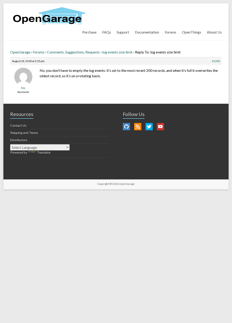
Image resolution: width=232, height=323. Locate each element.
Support (123, 32)
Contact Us (18, 125)
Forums (170, 32)
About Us (214, 32)
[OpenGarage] (49, 16)
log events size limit (117, 52)
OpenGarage (20, 52)
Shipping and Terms (24, 133)
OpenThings (191, 32)
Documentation (147, 32)
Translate (44, 152)
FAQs (106, 32)
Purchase (89, 32)
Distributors (18, 140)
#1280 (216, 61)
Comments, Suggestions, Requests (73, 52)
